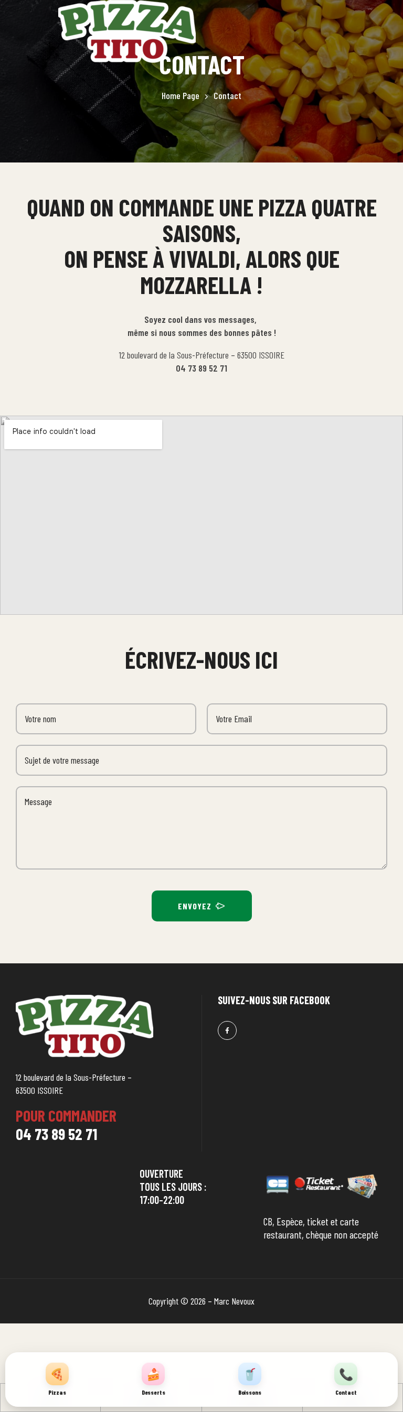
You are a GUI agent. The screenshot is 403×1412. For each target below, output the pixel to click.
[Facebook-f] (227, 1030)
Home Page (180, 95)
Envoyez (194, 906)
